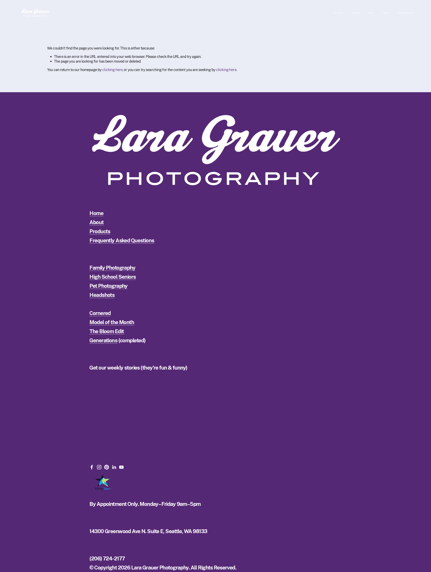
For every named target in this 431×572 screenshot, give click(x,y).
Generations (103, 340)
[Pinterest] (106, 467)
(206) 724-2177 (406, 13)
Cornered (100, 313)
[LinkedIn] (114, 467)
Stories (386, 13)
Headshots (101, 295)
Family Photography (112, 268)
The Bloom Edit (106, 331)
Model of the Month (111, 322)
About (96, 222)
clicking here (112, 69)
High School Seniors (112, 277)
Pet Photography (108, 286)
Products (99, 231)
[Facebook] (91, 467)
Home (96, 213)
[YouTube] (121, 467)
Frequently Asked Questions (121, 240)
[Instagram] (99, 467)
